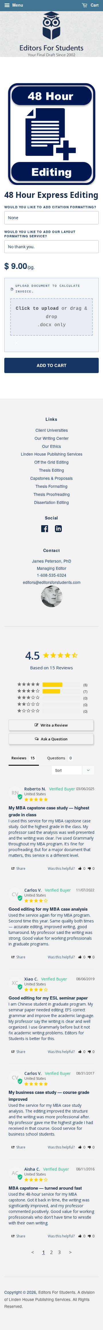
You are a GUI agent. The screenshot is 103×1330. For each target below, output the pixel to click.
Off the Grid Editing (51, 462)
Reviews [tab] (18, 757)
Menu (17, 5)
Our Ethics (51, 446)
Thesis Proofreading (51, 494)
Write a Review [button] (54, 725)
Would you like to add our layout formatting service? (40, 234)
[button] (81, 868)
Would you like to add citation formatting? (50, 207)
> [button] (70, 1252)
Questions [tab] (56, 757)
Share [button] (20, 868)
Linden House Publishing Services (51, 454)
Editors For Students (56, 1292)
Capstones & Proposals (51, 478)
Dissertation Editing (51, 502)
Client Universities (51, 430)
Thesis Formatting (51, 486)
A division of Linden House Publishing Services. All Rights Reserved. (49, 1299)
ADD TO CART (51, 365)
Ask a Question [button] (54, 739)
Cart (94, 5)
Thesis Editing (51, 470)
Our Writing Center (52, 438)
